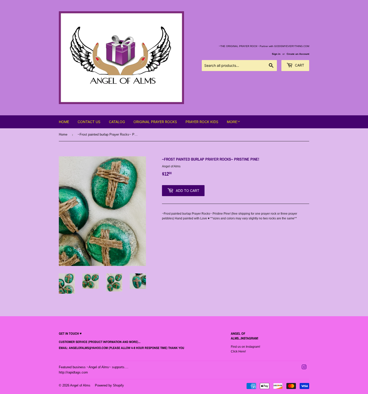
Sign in (276, 54)
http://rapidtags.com (73, 372)
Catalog (117, 122)
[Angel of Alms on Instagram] (304, 368)
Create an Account (298, 54)
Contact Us (89, 122)
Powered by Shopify (109, 385)
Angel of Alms (80, 385)
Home (64, 122)
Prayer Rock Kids (202, 122)
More (232, 122)
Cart (299, 65)
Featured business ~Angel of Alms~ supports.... (93, 367)
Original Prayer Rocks (155, 122)
